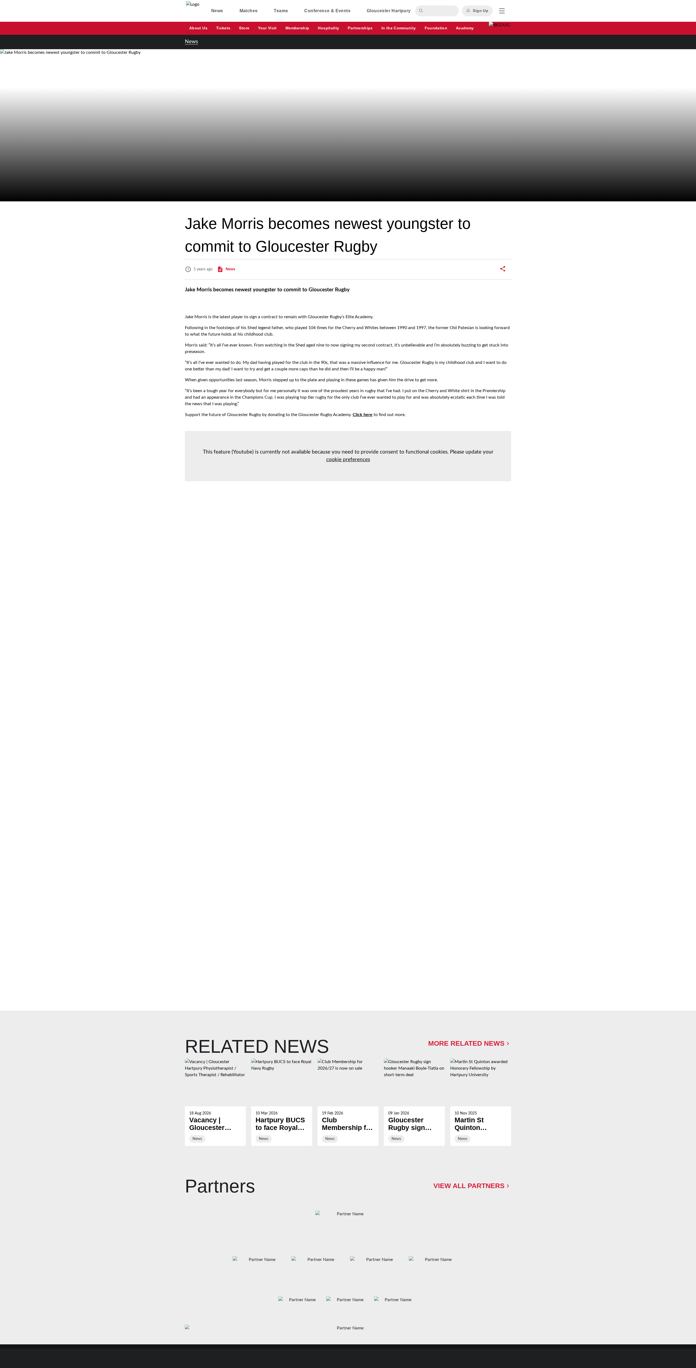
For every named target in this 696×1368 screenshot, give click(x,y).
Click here (362, 415)
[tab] (217, 10)
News (191, 41)
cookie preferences (348, 459)
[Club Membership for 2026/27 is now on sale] (348, 1102)
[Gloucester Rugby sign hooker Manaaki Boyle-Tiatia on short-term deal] (414, 1102)
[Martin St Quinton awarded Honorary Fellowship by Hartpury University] (480, 1102)
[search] (421, 11)
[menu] (502, 10)
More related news (466, 1043)
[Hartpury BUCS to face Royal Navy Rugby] (281, 1102)
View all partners (469, 1185)
